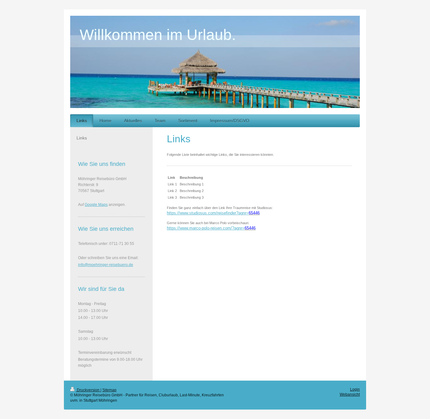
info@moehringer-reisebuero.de (105, 265)
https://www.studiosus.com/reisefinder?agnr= (208, 213)
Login (355, 389)
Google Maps (96, 204)
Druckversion (88, 390)
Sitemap (109, 390)
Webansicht (350, 394)
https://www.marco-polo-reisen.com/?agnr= (206, 228)
